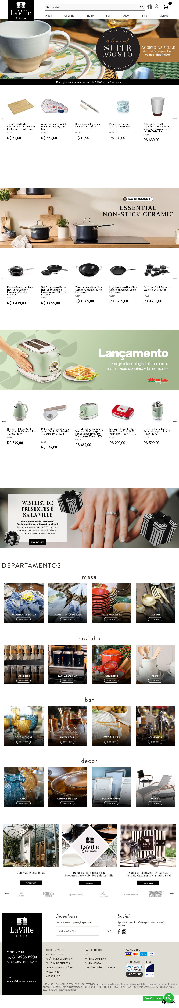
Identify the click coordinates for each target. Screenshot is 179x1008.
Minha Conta (93, 963)
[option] (21, 118)
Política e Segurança (59, 958)
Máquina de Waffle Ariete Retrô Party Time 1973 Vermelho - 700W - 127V (123, 431)
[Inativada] (149, 970)
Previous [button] (4, 119)
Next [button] (175, 119)
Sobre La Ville (54, 950)
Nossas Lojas (54, 954)
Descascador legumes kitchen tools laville (87, 125)
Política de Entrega (58, 963)
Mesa (48, 15)
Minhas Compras (95, 958)
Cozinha (69, 15)
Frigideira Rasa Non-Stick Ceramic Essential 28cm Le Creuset (123, 290)
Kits (144, 15)
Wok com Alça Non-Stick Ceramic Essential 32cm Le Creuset (88, 290)
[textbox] (95, 7)
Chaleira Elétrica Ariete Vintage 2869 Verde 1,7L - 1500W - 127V (21, 431)
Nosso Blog (53, 976)
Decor (126, 15)
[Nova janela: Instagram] (124, 933)
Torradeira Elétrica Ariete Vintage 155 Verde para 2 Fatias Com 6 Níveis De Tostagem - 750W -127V (89, 433)
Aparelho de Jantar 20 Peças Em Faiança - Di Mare (53, 126)
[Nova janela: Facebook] (119, 933)
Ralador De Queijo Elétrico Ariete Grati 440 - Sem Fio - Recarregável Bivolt (55, 431)
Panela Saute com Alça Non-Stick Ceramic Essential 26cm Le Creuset (20, 291)
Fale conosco (93, 950)
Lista (88, 954)
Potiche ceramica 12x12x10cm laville (119, 125)
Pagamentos (53, 972)
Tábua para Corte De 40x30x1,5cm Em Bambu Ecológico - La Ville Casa (21, 126)
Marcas (164, 15)
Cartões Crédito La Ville (100, 967)
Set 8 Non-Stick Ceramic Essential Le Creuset (157, 288)
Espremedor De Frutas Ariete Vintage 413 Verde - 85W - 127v (157, 431)
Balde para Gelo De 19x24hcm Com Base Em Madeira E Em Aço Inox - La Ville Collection (157, 128)
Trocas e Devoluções (59, 967)
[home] (22, 927)
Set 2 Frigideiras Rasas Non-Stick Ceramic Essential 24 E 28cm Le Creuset (53, 291)
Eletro (90, 15)
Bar (108, 15)
